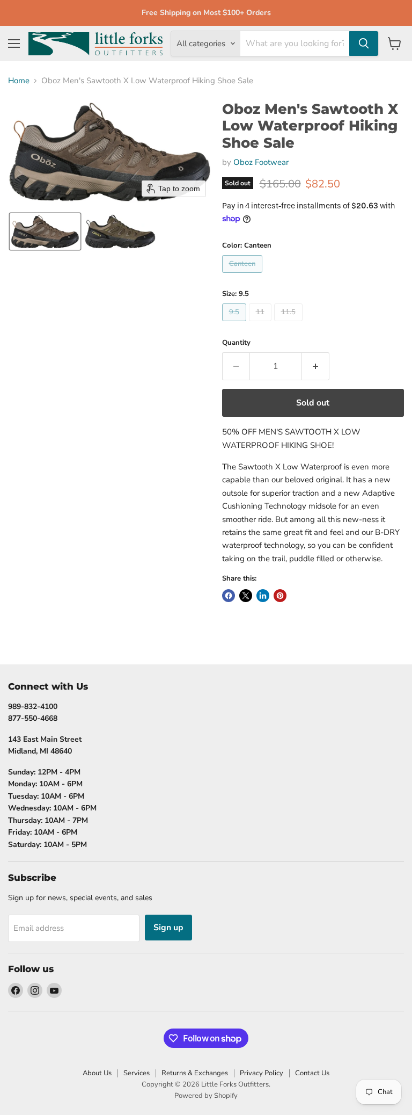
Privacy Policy (261, 1073)
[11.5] (289, 323)
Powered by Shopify (206, 1095)
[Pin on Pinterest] (280, 595)
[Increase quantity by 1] (315, 366)
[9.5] (235, 323)
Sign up (168, 927)
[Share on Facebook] (228, 595)
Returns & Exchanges (194, 1073)
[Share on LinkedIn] (262, 595)
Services (136, 1073)
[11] (261, 323)
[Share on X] (245, 595)
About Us (97, 1073)
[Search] (363, 43)
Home (19, 80)
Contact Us (312, 1073)
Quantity (236, 343)
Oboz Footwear (261, 162)
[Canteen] (243, 275)
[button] (45, 231)
